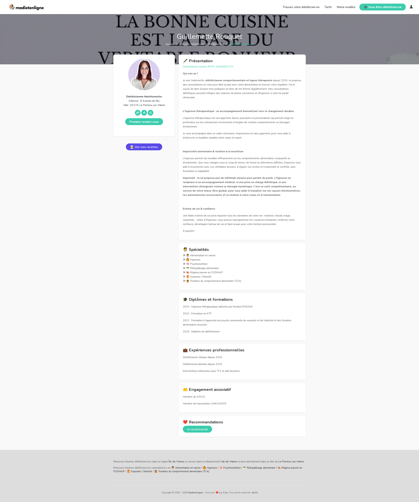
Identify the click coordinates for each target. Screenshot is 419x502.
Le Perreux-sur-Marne (291, 461)
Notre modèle (346, 7)
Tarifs (328, 7)
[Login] (411, 7)
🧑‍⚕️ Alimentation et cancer (186, 468)
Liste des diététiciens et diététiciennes (202, 44)
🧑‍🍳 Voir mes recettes (144, 147)
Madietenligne (195, 492)
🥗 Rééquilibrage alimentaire (259, 468)
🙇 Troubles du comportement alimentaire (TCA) (181, 471)
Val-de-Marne (229, 461)
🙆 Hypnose (210, 468)
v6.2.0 (255, 492)
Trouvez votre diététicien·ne (301, 7)
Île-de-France (176, 461)
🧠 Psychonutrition (230, 468)
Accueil (170, 44)
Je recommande (197, 429)
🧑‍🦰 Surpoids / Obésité (139, 471)
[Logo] (26, 7)
